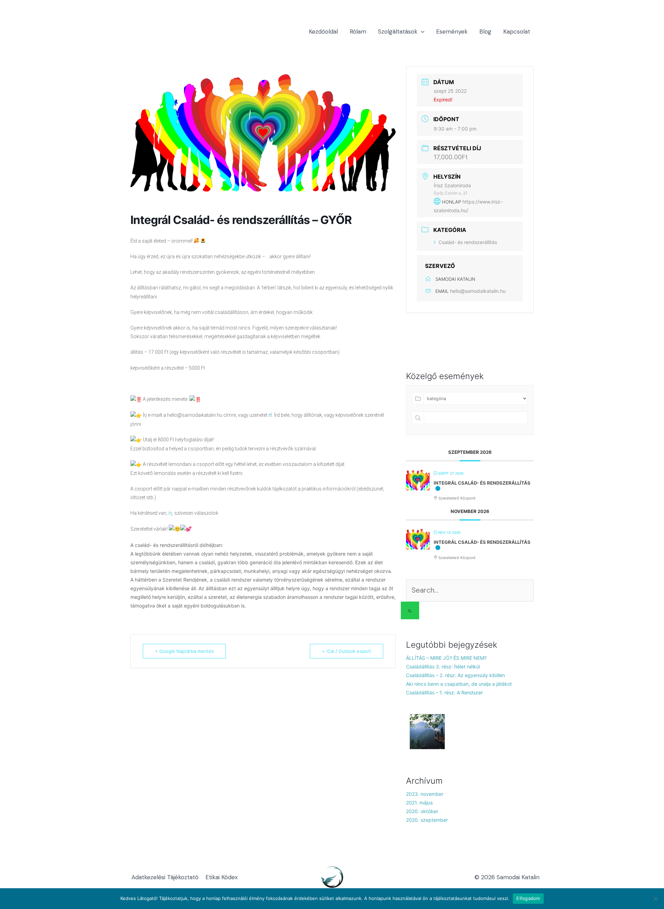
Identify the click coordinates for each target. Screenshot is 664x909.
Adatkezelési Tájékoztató (165, 877)
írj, (170, 513)
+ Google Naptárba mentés (184, 651)
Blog (485, 31)
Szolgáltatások (397, 31)
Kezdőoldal (323, 31)
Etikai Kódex (221, 877)
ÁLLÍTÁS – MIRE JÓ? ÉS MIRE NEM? (446, 658)
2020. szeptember (427, 820)
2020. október (422, 811)
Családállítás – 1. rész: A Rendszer (444, 692)
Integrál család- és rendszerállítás (482, 483)
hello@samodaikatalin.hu (478, 291)
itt (270, 415)
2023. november (424, 794)
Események (452, 31)
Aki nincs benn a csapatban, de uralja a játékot (459, 684)
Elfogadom (528, 898)
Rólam (358, 31)
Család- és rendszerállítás (468, 242)
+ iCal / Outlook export (346, 651)
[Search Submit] (410, 610)
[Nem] (655, 898)
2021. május (419, 803)
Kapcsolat (516, 31)
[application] (420, 31)
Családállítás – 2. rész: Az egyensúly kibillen (455, 675)
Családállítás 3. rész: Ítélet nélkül (443, 666)
